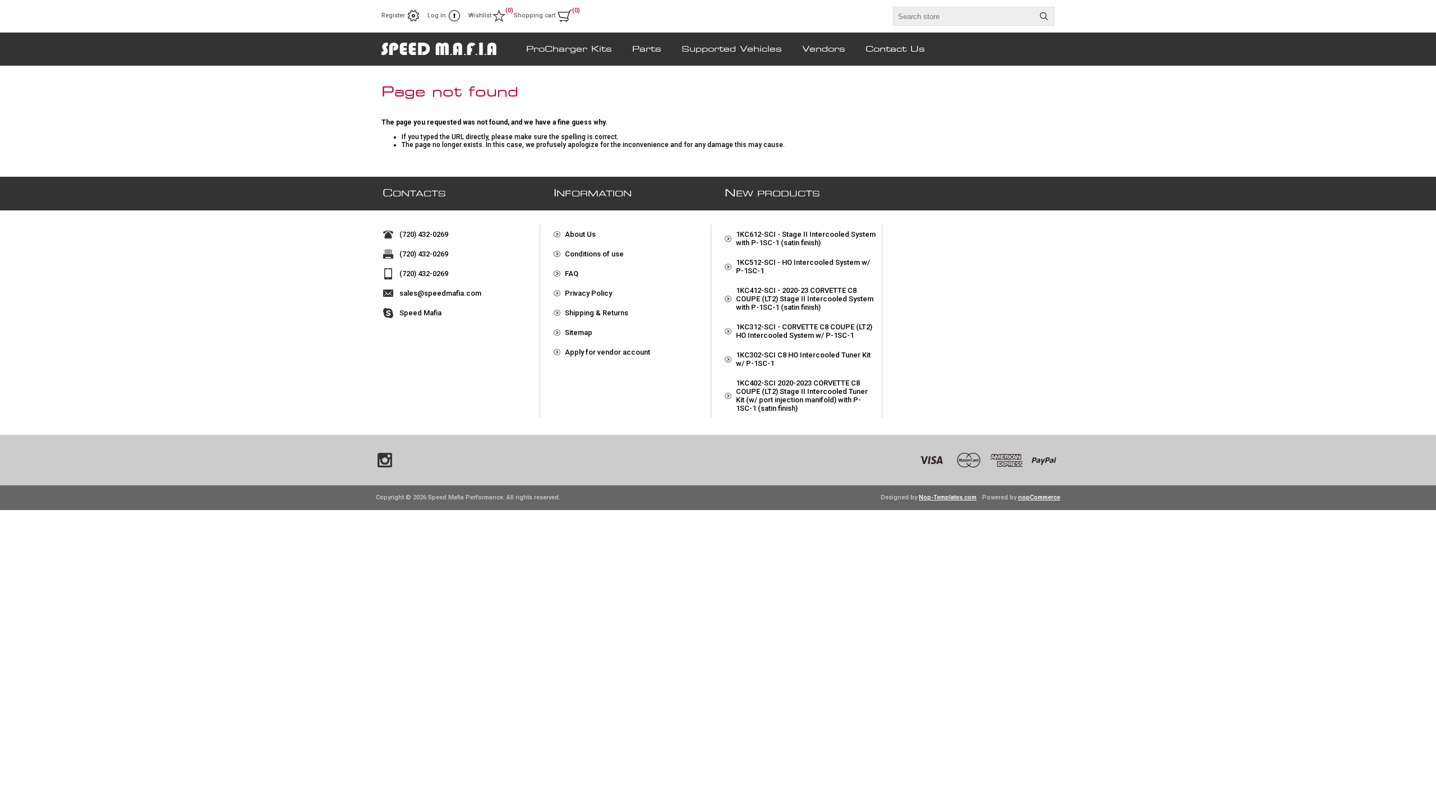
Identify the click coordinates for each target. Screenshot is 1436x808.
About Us (580, 234)
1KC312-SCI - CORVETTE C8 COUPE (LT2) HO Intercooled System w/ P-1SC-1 (804, 331)
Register (393, 15)
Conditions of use (594, 254)
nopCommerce (1039, 497)
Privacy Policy (588, 293)
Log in (436, 15)
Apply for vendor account (607, 352)
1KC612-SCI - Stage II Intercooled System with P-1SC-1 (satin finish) (806, 238)
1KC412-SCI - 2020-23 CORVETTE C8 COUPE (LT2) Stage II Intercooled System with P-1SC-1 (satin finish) (804, 298)
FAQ (571, 273)
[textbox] (964, 16)
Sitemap (578, 332)
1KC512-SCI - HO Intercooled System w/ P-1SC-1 (803, 266)
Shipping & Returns (596, 313)
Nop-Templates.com (948, 497)
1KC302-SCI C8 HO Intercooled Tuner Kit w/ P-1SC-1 (803, 359)
